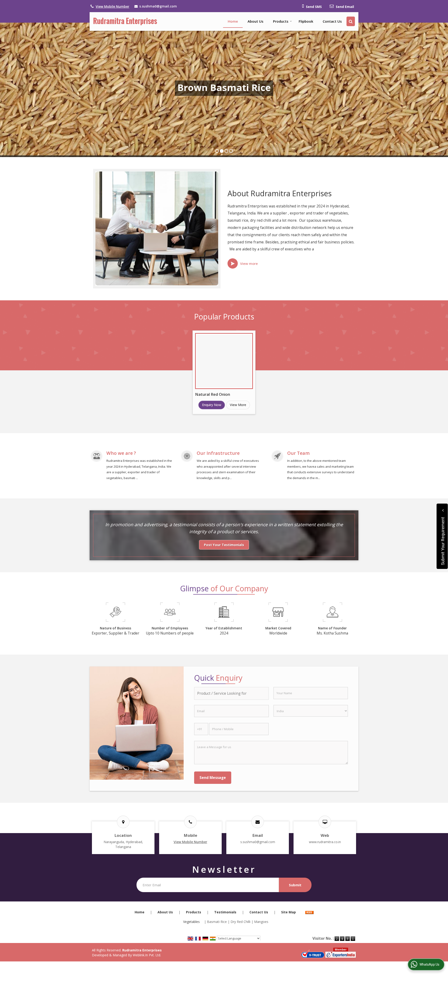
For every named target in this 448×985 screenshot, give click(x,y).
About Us (255, 21)
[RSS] (309, 912)
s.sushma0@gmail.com (158, 6)
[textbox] (231, 693)
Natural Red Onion (212, 394)
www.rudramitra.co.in (325, 842)
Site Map (288, 912)
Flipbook (306, 21)
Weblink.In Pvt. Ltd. (147, 955)
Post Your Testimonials (224, 545)
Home (233, 21)
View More (238, 405)
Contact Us (332, 21)
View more (249, 263)
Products (280, 21)
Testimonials (225, 912)
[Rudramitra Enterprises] (125, 21)
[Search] (350, 21)
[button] (112, 6)
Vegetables (191, 921)
